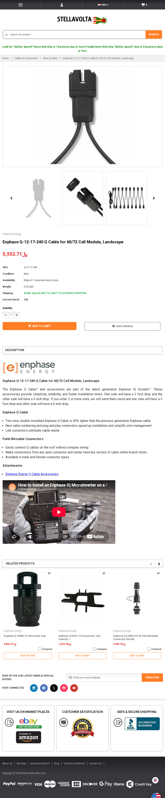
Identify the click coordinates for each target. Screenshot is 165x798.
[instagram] (64, 688)
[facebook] (44, 688)
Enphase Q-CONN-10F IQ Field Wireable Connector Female (135, 638)
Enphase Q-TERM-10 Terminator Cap (24, 636)
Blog (56, 763)
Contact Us (95, 763)
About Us (7, 763)
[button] (38, 198)
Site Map (21, 763)
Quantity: (7, 308)
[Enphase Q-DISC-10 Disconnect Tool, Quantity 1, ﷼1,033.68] (83, 599)
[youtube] (74, 688)
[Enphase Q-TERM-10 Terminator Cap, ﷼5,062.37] (28, 599)
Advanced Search (40, 763)
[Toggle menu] (20, 4)
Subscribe (152, 677)
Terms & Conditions (74, 763)
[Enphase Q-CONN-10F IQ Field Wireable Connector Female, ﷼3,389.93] (137, 599)
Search (154, 34)
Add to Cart (28, 655)
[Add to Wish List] (49, 573)
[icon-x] (54, 688)
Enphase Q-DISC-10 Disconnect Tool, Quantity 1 (80, 638)
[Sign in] (61, 4)
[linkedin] (34, 688)
